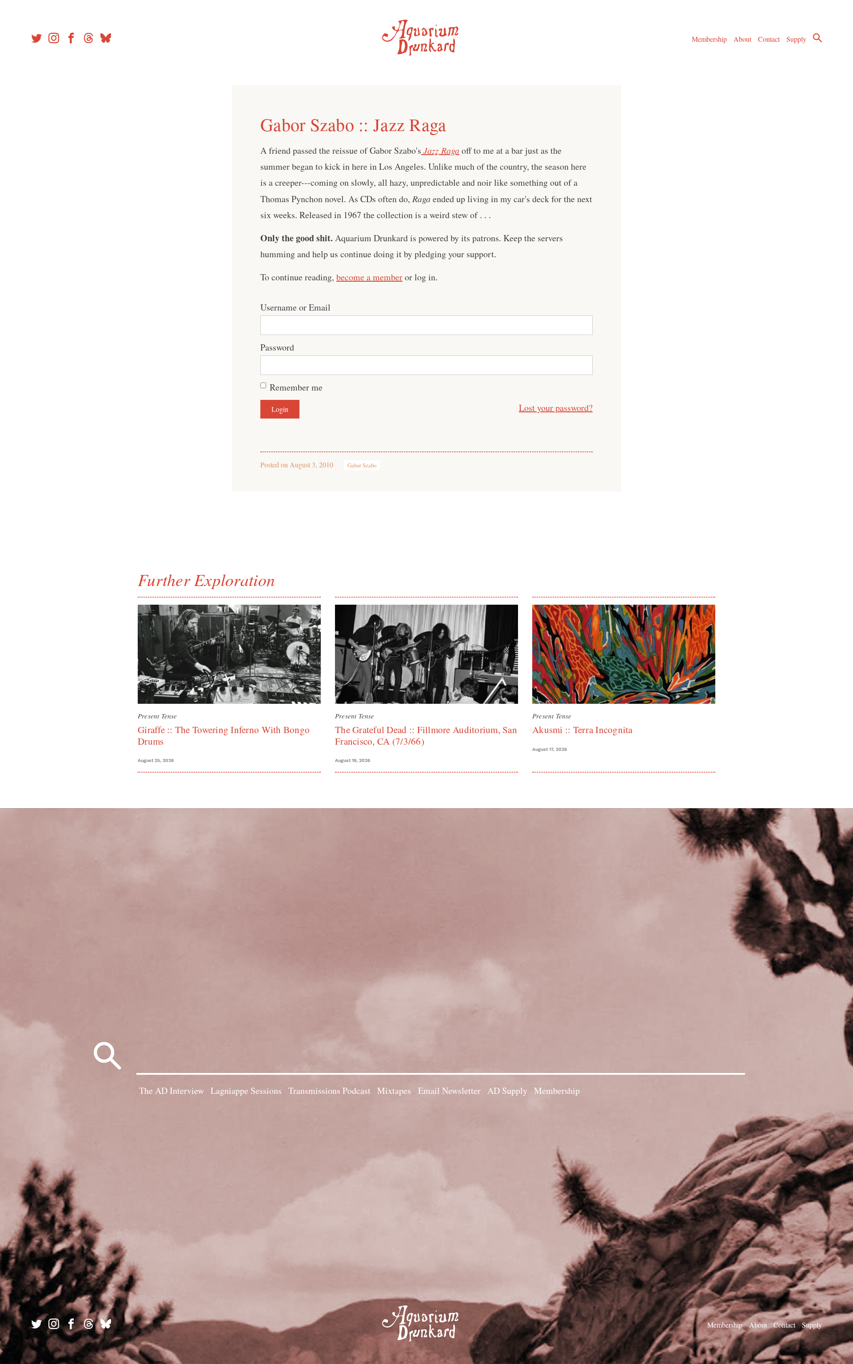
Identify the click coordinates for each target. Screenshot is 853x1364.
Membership (709, 39)
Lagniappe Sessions (246, 1091)
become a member (369, 277)
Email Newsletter (449, 1091)
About (742, 39)
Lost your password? (556, 408)
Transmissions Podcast (329, 1091)
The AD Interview (171, 1091)
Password (277, 347)
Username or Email (295, 307)
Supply (796, 39)
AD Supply (507, 1091)
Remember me (296, 387)
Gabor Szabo (361, 465)
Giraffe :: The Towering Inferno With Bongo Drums (224, 735)
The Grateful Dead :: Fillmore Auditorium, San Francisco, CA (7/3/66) (426, 735)
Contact (769, 39)
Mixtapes (394, 1091)
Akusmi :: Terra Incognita (582, 729)
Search (817, 37)
